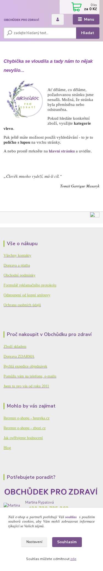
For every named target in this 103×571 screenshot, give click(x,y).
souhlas (71, 517)
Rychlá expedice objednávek (25, 366)
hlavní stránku (62, 151)
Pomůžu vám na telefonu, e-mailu (30, 376)
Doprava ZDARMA (19, 356)
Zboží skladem (15, 347)
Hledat (87, 32)
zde (73, 559)
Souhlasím (67, 542)
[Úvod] (23, 19)
